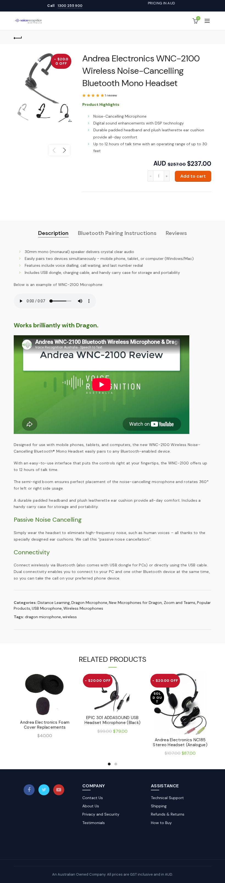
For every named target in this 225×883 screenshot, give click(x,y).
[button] (93, 95)
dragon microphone (43, 616)
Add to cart (193, 176)
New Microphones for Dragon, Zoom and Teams (152, 602)
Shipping (159, 805)
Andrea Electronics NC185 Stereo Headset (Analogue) (180, 742)
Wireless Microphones (83, 608)
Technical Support (167, 797)
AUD (159, 163)
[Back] (18, 37)
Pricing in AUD (161, 3)
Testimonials (93, 822)
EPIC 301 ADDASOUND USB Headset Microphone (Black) (113, 720)
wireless (70, 616)
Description (53, 233)
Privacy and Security (100, 814)
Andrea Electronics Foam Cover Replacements (44, 725)
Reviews (176, 233)
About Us (90, 805)
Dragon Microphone (89, 602)
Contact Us (92, 797)
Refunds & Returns (167, 814)
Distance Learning (54, 602)
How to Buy (161, 822)
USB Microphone (47, 608)
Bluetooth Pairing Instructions (117, 233)
